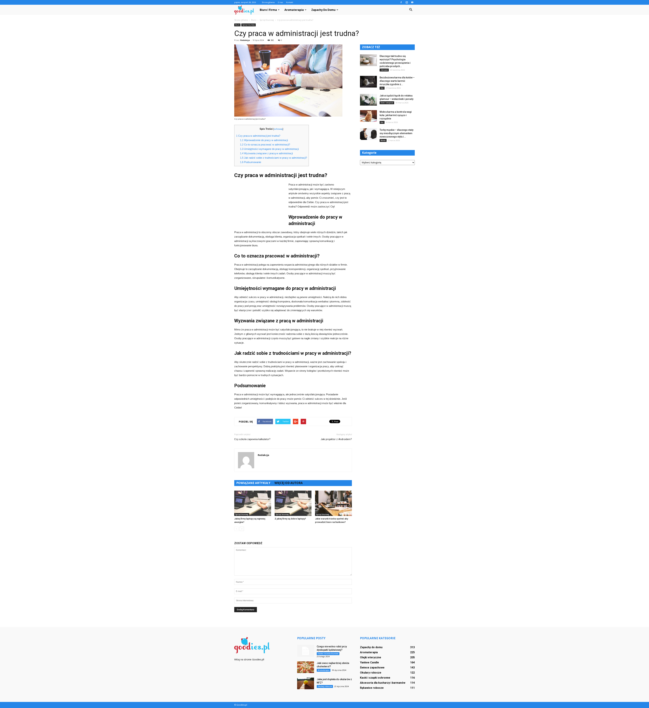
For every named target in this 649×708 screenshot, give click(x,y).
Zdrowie (384, 70)
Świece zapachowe (372, 667)
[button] (411, 10)
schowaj (278, 129)
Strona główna (268, 2)
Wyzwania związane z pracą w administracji (266, 153)
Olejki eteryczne (370, 657)
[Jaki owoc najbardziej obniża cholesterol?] (305, 667)
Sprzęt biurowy (248, 25)
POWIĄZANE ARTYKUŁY (253, 483)
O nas (280, 2)
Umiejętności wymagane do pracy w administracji (269, 148)
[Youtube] (412, 2)
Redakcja (245, 40)
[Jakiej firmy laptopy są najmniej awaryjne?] (252, 503)
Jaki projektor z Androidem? (336, 439)
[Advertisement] (259, 205)
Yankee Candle (369, 662)
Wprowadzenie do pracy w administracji (264, 140)
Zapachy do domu (323, 10)
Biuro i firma (268, 10)
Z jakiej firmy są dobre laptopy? (290, 518)
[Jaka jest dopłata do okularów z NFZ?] (305, 683)
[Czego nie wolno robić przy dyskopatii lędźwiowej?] (305, 651)
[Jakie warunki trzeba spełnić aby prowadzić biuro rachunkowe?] (333, 503)
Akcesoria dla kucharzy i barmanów (382, 682)
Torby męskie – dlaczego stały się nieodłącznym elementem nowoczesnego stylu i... (396, 133)
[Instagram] (406, 2)
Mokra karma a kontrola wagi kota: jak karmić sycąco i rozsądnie (396, 115)
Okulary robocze (325, 686)
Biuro (237, 25)
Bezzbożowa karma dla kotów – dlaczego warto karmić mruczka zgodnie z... (397, 81)
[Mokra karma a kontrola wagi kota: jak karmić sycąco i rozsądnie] (368, 116)
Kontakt (289, 2)
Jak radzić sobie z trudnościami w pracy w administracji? (273, 157)
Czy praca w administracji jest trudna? (258, 135)
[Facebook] (401, 2)
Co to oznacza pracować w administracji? (265, 144)
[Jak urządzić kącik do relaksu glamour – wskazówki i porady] (368, 100)
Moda (383, 140)
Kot (382, 88)
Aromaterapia (294, 10)
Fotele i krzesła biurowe (328, 653)
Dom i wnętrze (387, 103)
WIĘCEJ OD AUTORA (288, 483)
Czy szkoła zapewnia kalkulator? (252, 439)
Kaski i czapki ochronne (375, 677)
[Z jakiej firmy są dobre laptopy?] (293, 503)
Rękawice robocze (372, 687)
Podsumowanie (250, 162)
